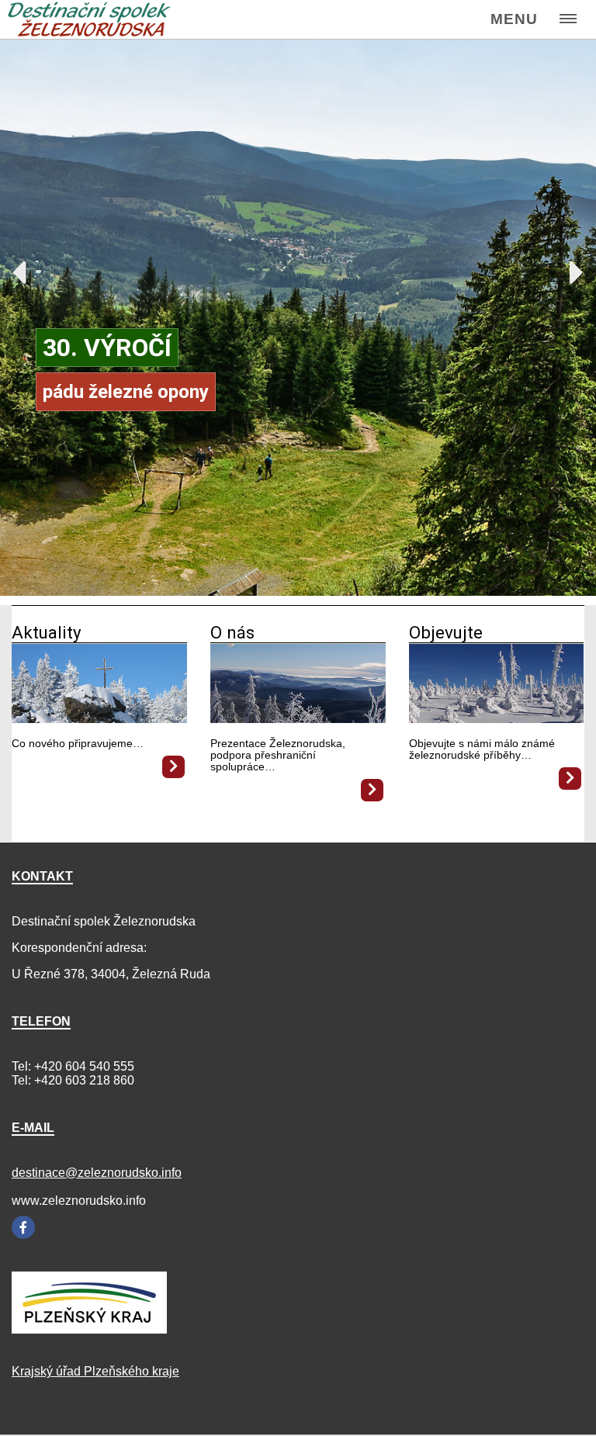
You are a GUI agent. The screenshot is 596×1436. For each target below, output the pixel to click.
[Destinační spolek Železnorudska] (89, 20)
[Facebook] (23, 1227)
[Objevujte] (496, 718)
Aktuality (46, 632)
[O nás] (298, 718)
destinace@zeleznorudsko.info (97, 1172)
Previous (27, 268)
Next (568, 268)
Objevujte (446, 632)
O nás (232, 632)
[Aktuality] (99, 718)
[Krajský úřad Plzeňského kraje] (89, 1329)
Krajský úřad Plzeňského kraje (95, 1371)
